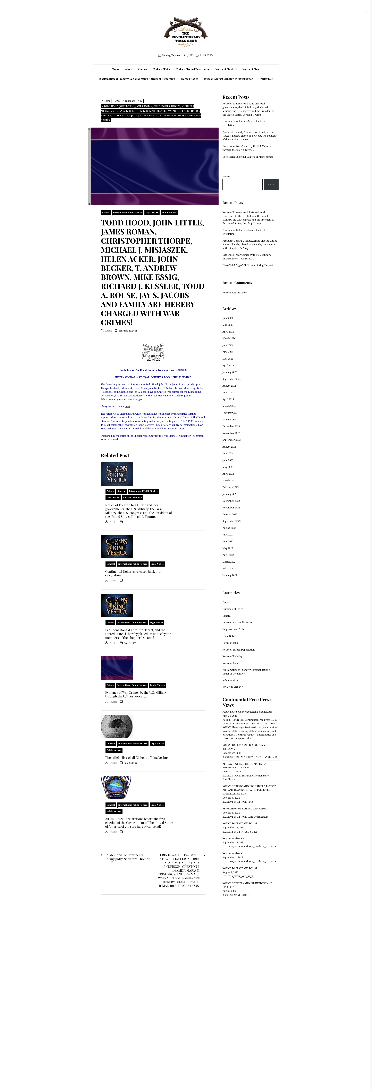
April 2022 (228, 555)
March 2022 (229, 561)
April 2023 (228, 473)
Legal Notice (152, 212)
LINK (181, 428)
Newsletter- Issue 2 (233, 853)
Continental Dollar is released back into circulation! (133, 573)
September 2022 (231, 521)
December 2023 (231, 426)
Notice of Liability (226, 69)
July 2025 (227, 345)
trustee (113, 522)
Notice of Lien (251, 69)
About (128, 69)
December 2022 (231, 500)
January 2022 (229, 575)
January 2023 (229, 494)
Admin (108, 330)
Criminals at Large (232, 609)
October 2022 (229, 514)
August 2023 (229, 446)
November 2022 (231, 507)
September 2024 (231, 379)
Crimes (106, 212)
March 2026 (229, 338)
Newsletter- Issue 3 (233, 838)
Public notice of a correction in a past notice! (247, 711)
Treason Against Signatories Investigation (228, 78)
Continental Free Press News (247, 702)
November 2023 (231, 433)
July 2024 (227, 392)
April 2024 (228, 399)
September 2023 (231, 439)
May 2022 (227, 548)
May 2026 (227, 324)
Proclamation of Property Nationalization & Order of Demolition (137, 78)
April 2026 (228, 331)
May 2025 (227, 358)
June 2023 (227, 460)
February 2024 (230, 412)
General (121, 491)
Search (226, 176)
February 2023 (230, 487)
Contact (142, 69)
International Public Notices (127, 212)
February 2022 (230, 568)
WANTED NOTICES (232, 687)
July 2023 (227, 453)
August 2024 (229, 385)
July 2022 (227, 534)
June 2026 (227, 318)
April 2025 (228, 365)
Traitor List (265, 78)
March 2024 (229, 406)
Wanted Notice (189, 78)
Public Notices (169, 212)
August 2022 (229, 528)
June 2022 (227, 541)
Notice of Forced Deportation (193, 69)
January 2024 (229, 419)
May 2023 (227, 467)
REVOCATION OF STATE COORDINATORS (245, 808)
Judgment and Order (234, 629)
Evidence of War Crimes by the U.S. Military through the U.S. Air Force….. (136, 694)
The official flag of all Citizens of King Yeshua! (137, 757)
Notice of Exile (161, 69)
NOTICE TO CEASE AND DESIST (239, 823)
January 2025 (229, 372)
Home (115, 69)
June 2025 (227, 351)
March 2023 (229, 480)
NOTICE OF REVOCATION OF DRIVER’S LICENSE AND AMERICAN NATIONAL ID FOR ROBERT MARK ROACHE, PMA (249, 790)
